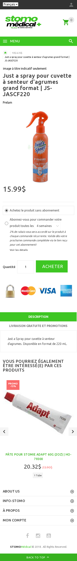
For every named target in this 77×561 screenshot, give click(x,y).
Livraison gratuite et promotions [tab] (38, 326)
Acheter (52, 266)
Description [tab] (38, 316)
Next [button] (73, 431)
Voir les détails (19, 250)
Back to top (36, 557)
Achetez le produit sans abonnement (34, 210)
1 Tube (38, 475)
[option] (38, 147)
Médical (20, 546)
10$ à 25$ (17, 53)
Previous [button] (4, 431)
